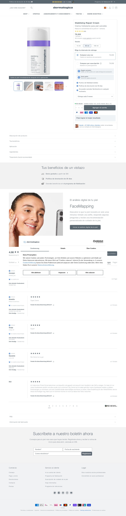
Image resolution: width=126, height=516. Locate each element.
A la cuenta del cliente (52, 472)
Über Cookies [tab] (91, 248)
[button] (21, 8)
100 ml (96, 46)
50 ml (87, 46)
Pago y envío (13, 476)
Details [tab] (63, 248)
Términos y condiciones (27, 510)
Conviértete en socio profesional (93, 476)
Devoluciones (13, 479)
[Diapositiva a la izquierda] (11, 86)
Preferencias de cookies (98, 510)
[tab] (115, 262)
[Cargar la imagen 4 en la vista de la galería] (48, 86)
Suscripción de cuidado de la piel (56, 479)
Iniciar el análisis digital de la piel (85, 227)
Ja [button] (53, 305)
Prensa (11, 486)
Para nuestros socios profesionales (94, 472)
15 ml (79, 46)
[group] (63, 281)
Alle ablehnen (36, 272)
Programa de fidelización (53, 476)
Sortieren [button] (12, 262)
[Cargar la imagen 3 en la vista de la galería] (38, 86)
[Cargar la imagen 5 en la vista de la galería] (59, 86)
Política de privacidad (61, 510)
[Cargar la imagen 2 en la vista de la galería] (18, 86)
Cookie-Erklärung (29, 262)
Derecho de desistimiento (47, 510)
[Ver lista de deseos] (113, 8)
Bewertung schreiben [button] (109, 254)
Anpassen (61, 272)
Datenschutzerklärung (46, 265)
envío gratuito (87, 38)
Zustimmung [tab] (34, 248)
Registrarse (86, 453)
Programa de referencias (53, 486)
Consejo (11, 472)
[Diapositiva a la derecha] (66, 86)
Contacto (12, 483)
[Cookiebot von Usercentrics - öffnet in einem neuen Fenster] (94, 241)
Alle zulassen (90, 272)
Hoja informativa (50, 483)
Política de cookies (74, 510)
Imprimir (37, 510)
